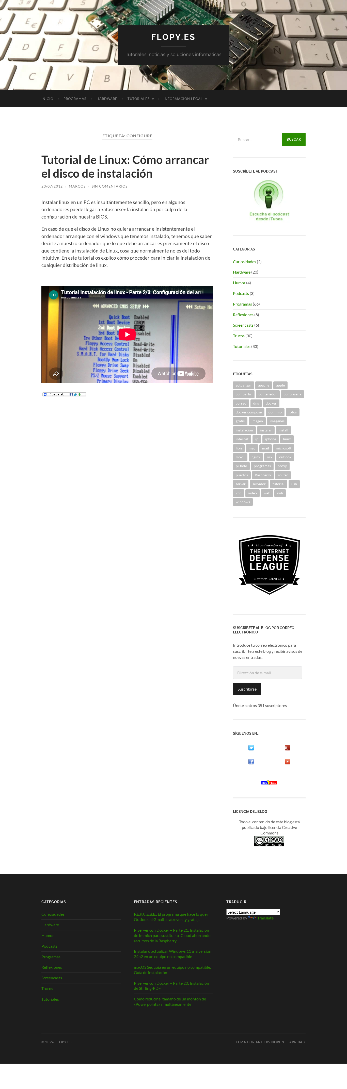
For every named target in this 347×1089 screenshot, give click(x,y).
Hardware (107, 99)
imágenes (277, 421)
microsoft (283, 448)
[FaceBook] (251, 763)
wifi (280, 493)
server (241, 484)
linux (287, 439)
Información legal (183, 99)
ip (256, 439)
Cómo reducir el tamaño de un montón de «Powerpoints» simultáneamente (170, 1001)
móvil (240, 457)
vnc (238, 493)
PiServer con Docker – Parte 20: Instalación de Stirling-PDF (171, 986)
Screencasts (243, 325)
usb (294, 484)
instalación (244, 430)
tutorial (279, 484)
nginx (255, 457)
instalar (266, 430)
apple (280, 385)
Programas (75, 99)
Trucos (239, 335)
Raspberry (263, 475)
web (267, 493)
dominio (275, 412)
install (283, 430)
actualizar (243, 385)
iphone (270, 439)
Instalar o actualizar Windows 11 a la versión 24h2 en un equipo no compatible (172, 954)
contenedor (268, 394)
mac (252, 448)
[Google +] (287, 749)
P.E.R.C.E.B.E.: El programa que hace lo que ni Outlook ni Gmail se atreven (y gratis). (172, 917)
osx (269, 457)
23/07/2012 (52, 186)
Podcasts (241, 293)
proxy (282, 466)
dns (256, 403)
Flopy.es (173, 37)
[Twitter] (251, 749)
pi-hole (241, 466)
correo (241, 403)
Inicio (47, 99)
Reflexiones (243, 314)
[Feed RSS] (269, 783)
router (283, 475)
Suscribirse (247, 688)
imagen (257, 421)
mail (265, 448)
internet (242, 439)
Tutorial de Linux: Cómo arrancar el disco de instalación (125, 166)
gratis (240, 421)
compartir (244, 394)
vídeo (252, 493)
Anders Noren (270, 1042)
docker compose (249, 412)
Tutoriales (139, 99)
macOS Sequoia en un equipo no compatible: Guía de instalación (172, 970)
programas (262, 466)
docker (271, 403)
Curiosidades (244, 261)
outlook (285, 457)
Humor (239, 282)
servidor (259, 484)
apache (263, 385)
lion (239, 448)
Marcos (77, 186)
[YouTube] (287, 763)
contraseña (292, 394)
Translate (265, 917)
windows (243, 502)
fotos (293, 412)
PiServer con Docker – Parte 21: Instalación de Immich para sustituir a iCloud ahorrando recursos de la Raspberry (172, 935)
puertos (242, 475)
